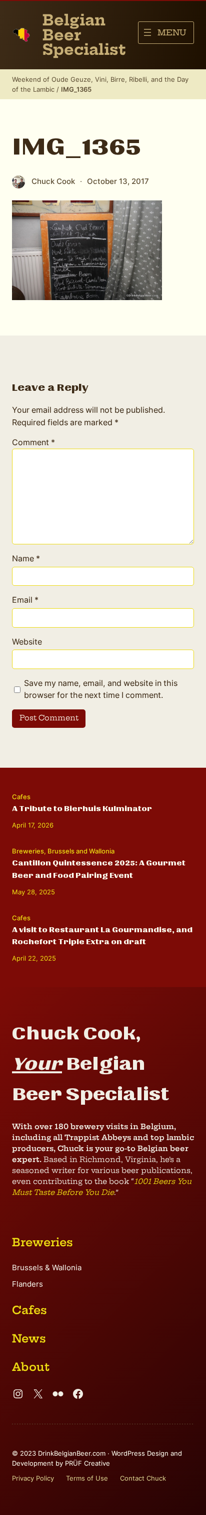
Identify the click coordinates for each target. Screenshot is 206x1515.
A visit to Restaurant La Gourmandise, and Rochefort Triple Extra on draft (102, 935)
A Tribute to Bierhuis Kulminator (82, 808)
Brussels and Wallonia (81, 851)
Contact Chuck (143, 1478)
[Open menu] (166, 32)
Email (25, 600)
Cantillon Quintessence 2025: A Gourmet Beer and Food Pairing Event (99, 868)
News (29, 1339)
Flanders (27, 1284)
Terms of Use (87, 1478)
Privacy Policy (33, 1478)
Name (26, 558)
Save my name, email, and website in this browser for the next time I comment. (101, 689)
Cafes (21, 797)
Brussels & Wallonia (47, 1267)
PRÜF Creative (87, 1463)
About (31, 1367)
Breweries (28, 851)
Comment (33, 442)
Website (27, 642)
